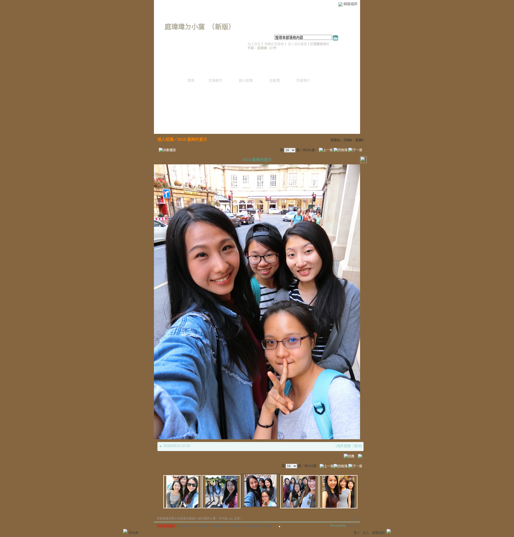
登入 (357, 533)
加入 (366, 533)
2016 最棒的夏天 (192, 139)
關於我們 (185, 526)
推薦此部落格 (274, 44)
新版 (221, 27)
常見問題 (201, 526)
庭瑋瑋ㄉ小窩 (185, 27)
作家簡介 (303, 80)
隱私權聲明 (255, 526)
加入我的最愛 (297, 44)
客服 (269, 526)
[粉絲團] (125, 531)
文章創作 (215, 80)
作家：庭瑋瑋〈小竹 (262, 48)
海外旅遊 (344, 446)
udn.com (351, 525)
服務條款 (217, 526)
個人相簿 (246, 80)
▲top (353, 517)
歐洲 (357, 446)
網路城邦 (350, 4)
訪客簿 (274, 80)
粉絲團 (133, 533)
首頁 (190, 80)
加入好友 (254, 44)
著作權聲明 (235, 526)
